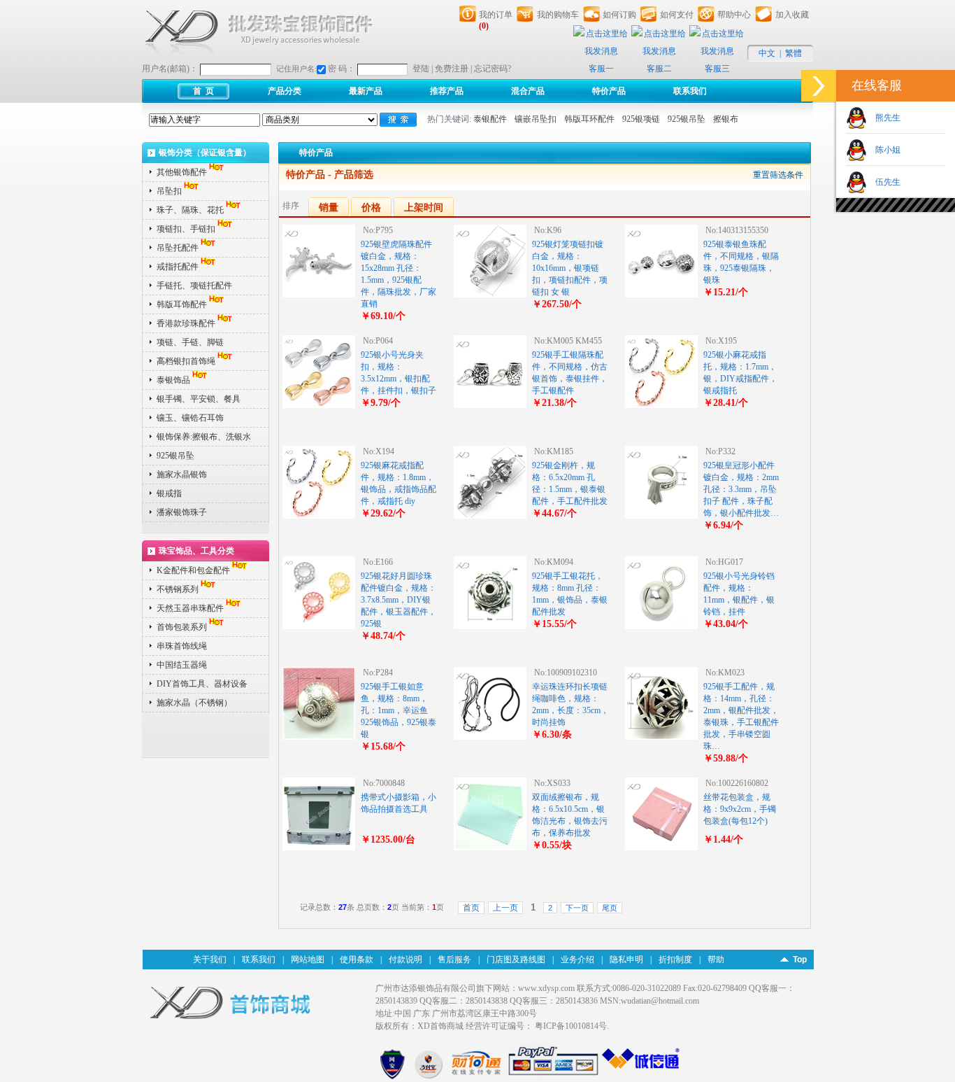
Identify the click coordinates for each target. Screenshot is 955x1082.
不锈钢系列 (178, 589)
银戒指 (169, 493)
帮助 (716, 959)
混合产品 (528, 91)
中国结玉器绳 (182, 665)
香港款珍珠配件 (186, 323)
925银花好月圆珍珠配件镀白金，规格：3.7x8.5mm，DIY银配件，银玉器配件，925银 (398, 599)
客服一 (601, 68)
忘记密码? (492, 68)
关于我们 (210, 959)
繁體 (793, 53)
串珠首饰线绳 (182, 646)
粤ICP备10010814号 (571, 1026)
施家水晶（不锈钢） (194, 703)
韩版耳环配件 (589, 119)
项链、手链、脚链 (190, 342)
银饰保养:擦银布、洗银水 (204, 437)
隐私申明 (626, 959)
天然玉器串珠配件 (190, 608)
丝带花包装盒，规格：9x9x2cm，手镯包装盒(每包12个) (739, 809)
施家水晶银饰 (182, 474)
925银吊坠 (686, 119)
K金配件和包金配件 (193, 570)
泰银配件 (490, 119)
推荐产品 (447, 91)
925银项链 (641, 119)
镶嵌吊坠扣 (536, 119)
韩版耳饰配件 (182, 304)
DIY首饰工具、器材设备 (202, 684)
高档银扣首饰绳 (186, 361)
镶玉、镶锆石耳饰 (190, 418)
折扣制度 (675, 959)
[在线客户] (818, 85)
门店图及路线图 (516, 959)
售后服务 (454, 959)
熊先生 (883, 117)
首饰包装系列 (182, 627)
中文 (767, 53)
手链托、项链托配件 (194, 285)
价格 (371, 207)
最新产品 (365, 91)
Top (800, 959)
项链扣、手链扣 (186, 229)
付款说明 (405, 959)
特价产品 (609, 91)
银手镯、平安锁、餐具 (198, 399)
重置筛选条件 (778, 175)
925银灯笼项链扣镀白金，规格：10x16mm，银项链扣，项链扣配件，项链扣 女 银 (570, 268)
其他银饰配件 (182, 172)
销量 (328, 207)
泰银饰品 (173, 380)
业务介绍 (577, 959)
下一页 (577, 908)
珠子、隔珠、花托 (190, 210)
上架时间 (423, 207)
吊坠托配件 (178, 248)
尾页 (609, 908)
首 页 (203, 91)
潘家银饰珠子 (182, 512)
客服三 (717, 68)
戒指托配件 (178, 267)
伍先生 (883, 182)
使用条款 (356, 959)
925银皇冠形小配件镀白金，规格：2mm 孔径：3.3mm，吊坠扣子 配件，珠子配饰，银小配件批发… (741, 489)
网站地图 (307, 959)
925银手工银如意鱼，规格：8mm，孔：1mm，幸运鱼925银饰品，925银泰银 (398, 710)
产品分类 (284, 91)
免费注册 (451, 68)
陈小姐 (883, 150)
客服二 (659, 68)
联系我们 (690, 91)
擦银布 (725, 119)
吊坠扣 (169, 191)
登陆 (420, 68)
